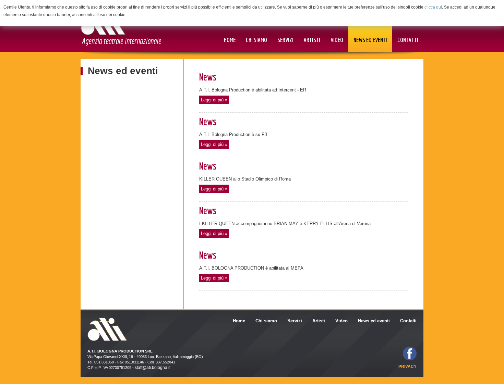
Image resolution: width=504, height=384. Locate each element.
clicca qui (433, 7)
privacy (407, 366)
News (207, 77)
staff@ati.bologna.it (152, 367)
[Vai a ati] (121, 28)
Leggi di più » (214, 99)
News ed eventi (123, 70)
